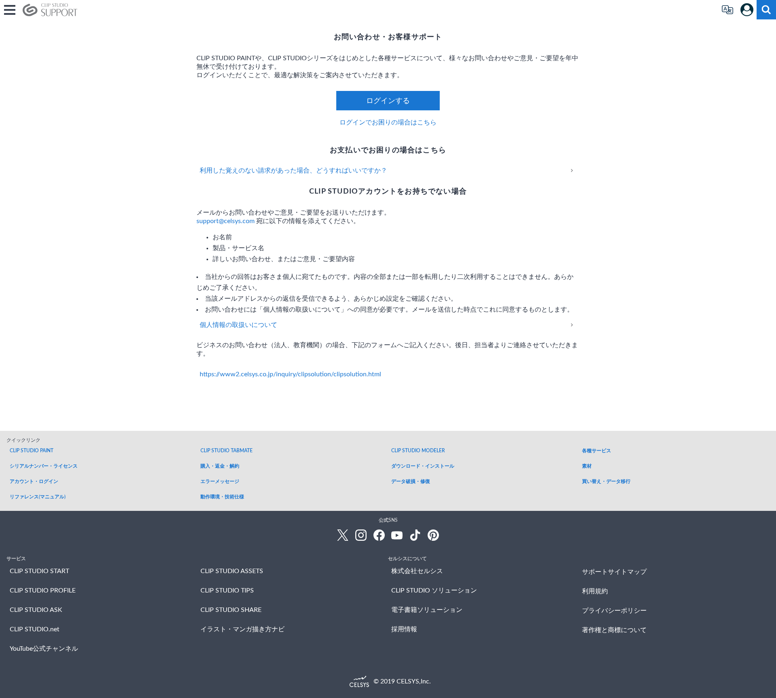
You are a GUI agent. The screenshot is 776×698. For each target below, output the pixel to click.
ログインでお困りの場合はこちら (388, 122)
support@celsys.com (225, 221)
